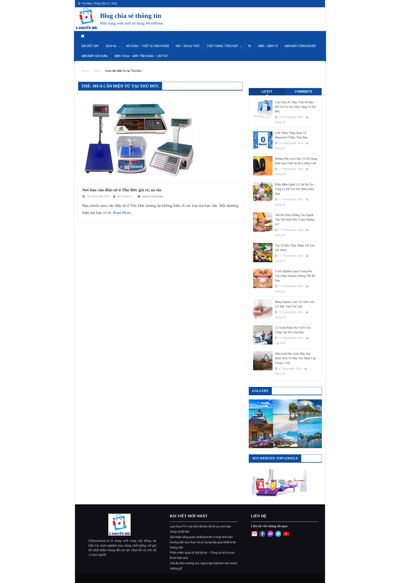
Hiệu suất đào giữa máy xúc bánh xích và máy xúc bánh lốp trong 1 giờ (295, 358)
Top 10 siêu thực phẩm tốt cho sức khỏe (295, 248)
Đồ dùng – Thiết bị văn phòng (147, 46)
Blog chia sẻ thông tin (130, 15)
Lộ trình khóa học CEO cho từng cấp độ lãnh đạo (293, 330)
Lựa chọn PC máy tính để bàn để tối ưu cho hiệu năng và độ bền (295, 107)
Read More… (124, 212)
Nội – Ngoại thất (188, 46)
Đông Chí (280, 122)
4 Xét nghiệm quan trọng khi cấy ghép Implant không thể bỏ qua (295, 276)
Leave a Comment (152, 196)
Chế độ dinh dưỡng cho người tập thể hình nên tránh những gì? (294, 220)
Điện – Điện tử (268, 46)
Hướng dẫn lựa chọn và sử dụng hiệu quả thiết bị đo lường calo (296, 161)
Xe (249, 46)
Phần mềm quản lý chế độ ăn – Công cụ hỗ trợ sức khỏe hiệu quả (295, 189)
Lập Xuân (280, 343)
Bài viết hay (90, 46)
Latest (266, 91)
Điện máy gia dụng (94, 56)
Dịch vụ (111, 46)
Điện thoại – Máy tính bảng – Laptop (141, 56)
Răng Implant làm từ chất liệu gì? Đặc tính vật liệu (294, 304)
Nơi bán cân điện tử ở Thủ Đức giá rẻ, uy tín (121, 190)
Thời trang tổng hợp (222, 46)
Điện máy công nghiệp (300, 46)
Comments (303, 91)
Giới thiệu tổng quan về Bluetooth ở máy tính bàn (291, 135)
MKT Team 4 (124, 196)
